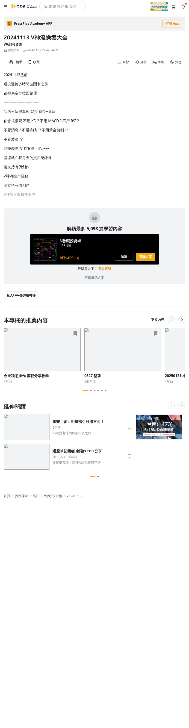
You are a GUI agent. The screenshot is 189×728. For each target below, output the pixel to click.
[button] (6, 6)
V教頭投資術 (13, 44)
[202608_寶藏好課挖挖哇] (159, 6)
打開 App (172, 23)
